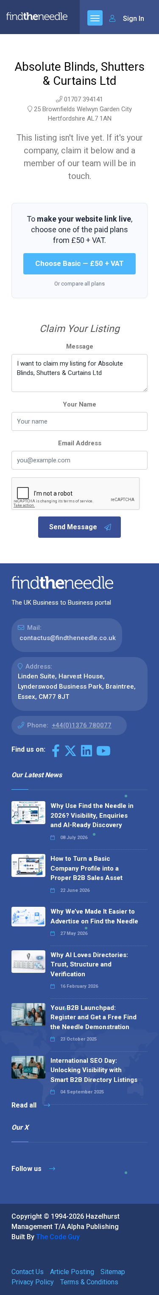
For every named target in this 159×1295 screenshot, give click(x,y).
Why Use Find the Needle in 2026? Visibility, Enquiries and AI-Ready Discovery (92, 815)
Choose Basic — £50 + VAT (79, 263)
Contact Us (27, 1272)
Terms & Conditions (89, 1282)
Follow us (27, 1169)
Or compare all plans (79, 283)
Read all (24, 1105)
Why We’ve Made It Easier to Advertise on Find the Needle (94, 916)
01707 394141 (83, 99)
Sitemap (112, 1272)
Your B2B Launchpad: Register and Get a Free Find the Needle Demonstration (93, 1017)
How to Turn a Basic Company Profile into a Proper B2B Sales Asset (86, 868)
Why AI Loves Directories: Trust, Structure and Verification (89, 964)
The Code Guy (58, 1237)
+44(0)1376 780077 (82, 725)
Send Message (73, 527)
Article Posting (72, 1272)
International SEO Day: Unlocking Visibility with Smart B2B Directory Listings (93, 1070)
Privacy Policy (32, 1282)
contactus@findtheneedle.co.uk (68, 638)
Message (79, 346)
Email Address (79, 443)
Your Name (79, 404)
